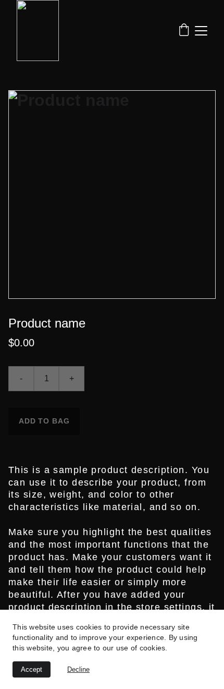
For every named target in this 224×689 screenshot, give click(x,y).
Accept (31, 669)
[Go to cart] (184, 30)
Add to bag (44, 421)
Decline (78, 669)
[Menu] (201, 30)
